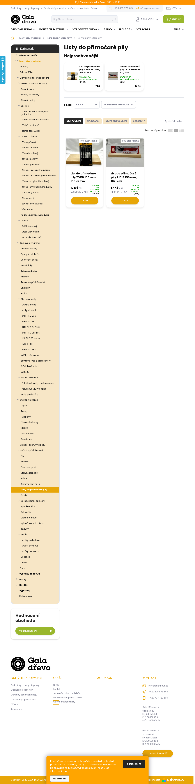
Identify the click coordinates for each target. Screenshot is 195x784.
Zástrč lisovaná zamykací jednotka (35, 113)
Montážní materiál (30, 61)
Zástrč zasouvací (31, 130)
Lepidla (24, 405)
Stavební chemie (29, 399)
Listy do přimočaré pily (34, 489)
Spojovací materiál (30, 243)
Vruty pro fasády (30, 394)
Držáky (24, 220)
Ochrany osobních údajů (83, 8)
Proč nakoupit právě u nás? (67, 697)
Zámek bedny (28, 100)
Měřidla (24, 461)
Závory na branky (30, 94)
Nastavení (60, 778)
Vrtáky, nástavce (30, 355)
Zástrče (25, 105)
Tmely (24, 411)
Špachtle (25, 556)
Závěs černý (28, 198)
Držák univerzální (30, 231)
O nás (56, 684)
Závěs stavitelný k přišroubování (39, 175)
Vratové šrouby (29, 248)
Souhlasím (134, 764)
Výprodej (24, 590)
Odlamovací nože (30, 484)
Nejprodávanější (116, 121)
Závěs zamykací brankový (35, 181)
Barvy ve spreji (28, 467)
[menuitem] (23, 29)
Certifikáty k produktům (23, 699)
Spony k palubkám (30, 254)
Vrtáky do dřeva (30, 545)
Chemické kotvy (29, 422)
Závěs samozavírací (32, 203)
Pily (22, 456)
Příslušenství (27, 433)
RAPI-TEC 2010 (29, 315)
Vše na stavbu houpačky (34, 83)
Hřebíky (25, 276)
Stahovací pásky (29, 472)
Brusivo (24, 495)
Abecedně (139, 121)
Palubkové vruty (29, 377)
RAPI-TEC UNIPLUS (31, 332)
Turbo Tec (27, 343)
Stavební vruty (28, 299)
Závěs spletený (30, 158)
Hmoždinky (26, 265)
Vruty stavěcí (29, 310)
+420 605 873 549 (158, 691)
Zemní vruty (27, 89)
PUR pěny (26, 416)
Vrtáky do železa (30, 551)
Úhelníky (25, 287)
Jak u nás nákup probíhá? (66, 693)
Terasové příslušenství (33, 282)
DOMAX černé (29, 304)
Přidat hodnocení (28, 630)
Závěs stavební (30, 147)
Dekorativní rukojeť (31, 237)
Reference (25, 596)
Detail (85, 200)
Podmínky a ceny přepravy (25, 8)
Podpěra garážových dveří (35, 214)
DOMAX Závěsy (29, 136)
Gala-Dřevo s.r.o (151, 707)
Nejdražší (93, 121)
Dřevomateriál (28, 55)
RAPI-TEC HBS (29, 349)
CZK (174, 8)
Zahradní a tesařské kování (34, 77)
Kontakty (58, 689)
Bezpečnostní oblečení (33, 500)
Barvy (22, 579)
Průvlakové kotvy (30, 366)
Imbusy (25, 528)
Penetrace (26, 439)
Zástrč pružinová (30, 125)
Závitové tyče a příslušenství (36, 360)
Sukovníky (26, 512)
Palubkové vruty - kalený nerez (38, 383)
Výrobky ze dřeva (29, 573)
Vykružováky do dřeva (32, 523)
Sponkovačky (28, 506)
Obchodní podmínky (55, 8)
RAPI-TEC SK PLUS (31, 327)
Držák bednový (29, 226)
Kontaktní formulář (158, 753)
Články (14, 704)
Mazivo (24, 427)
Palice (24, 478)
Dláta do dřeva (29, 517)
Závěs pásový (29, 142)
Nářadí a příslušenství (31, 450)
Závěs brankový (30, 153)
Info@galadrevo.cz (158, 685)
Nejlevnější (73, 121)
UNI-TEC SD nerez (31, 338)
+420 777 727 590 (158, 697)
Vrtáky (24, 534)
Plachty (24, 66)
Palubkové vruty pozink (34, 388)
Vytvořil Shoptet (151, 779)
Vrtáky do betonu (31, 540)
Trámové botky (29, 271)
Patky (24, 293)
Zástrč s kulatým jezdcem (35, 119)
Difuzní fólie (26, 72)
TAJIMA (24, 562)
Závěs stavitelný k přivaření (36, 170)
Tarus (23, 568)
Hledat (113, 19)
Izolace (23, 584)
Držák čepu (27, 209)
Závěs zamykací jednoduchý (37, 186)
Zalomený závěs (30, 192)
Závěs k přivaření (30, 164)
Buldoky (25, 371)
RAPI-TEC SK (28, 321)
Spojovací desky (29, 259)
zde (64, 771)
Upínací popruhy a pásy (32, 444)
